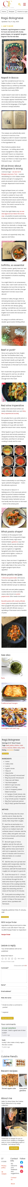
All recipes (3, 1173)
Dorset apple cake (9, 1088)
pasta (12, 745)
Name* (3, 985)
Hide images (5, 753)
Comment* (5, 968)
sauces (9, 748)
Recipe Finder (5, 934)
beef (7, 745)
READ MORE (14, 1148)
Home (4, 11)
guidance (15, 542)
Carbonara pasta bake (9, 578)
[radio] (2, 958)
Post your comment (7, 1018)
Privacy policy (3, 1167)
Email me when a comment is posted (12, 1006)
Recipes (11, 11)
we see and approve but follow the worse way (12, 213)
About (13, 1184)
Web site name (6, 998)
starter (16, 745)
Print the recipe (5, 917)
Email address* (6, 991)
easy (19, 748)
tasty (23, 748)
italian (15, 748)
